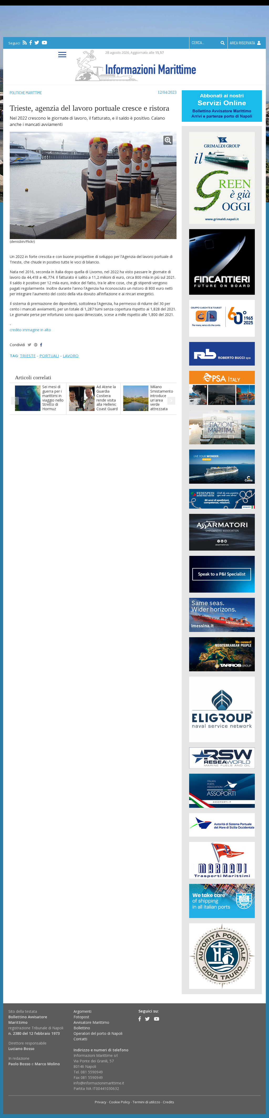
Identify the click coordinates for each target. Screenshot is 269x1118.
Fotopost (81, 1016)
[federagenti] (222, 900)
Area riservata (243, 42)
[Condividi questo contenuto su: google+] (36, 344)
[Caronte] (222, 317)
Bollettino (82, 1027)
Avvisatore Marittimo (91, 1022)
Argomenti (82, 1011)
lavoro (71, 355)
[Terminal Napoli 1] (222, 426)
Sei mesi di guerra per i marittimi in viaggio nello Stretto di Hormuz (53, 397)
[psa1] (222, 387)
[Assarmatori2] (222, 531)
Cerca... (198, 42)
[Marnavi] (222, 859)
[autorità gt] (222, 955)
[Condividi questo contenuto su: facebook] (41, 344)
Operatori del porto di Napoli (98, 1033)
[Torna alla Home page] (134, 64)
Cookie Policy (119, 1102)
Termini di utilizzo (146, 1102)
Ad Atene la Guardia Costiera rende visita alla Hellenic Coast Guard (107, 397)
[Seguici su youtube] (44, 42)
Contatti (80, 1038)
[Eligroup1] (222, 708)
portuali (49, 355)
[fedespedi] (222, 498)
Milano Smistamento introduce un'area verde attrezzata (161, 397)
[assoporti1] (222, 790)
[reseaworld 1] (222, 757)
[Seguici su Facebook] (30, 42)
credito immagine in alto (30, 329)
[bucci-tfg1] (222, 353)
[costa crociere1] (222, 466)
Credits (168, 1102)
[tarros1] (222, 653)
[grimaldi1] (222, 177)
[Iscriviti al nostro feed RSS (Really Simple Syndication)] (24, 42)
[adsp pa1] (222, 824)
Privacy (100, 1102)
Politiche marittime (26, 92)
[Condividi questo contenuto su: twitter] (29, 344)
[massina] (222, 614)
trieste (28, 355)
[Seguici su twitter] (36, 42)
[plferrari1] (222, 573)
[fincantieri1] (222, 261)
